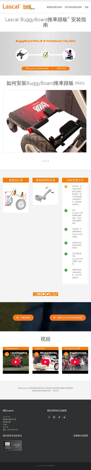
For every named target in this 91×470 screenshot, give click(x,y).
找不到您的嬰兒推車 (73, 7)
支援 (87, 7)
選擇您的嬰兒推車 (54, 7)
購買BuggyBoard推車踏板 (69, 317)
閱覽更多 (56, 391)
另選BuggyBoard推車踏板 (37, 68)
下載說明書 (25, 317)
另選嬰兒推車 (61, 68)
